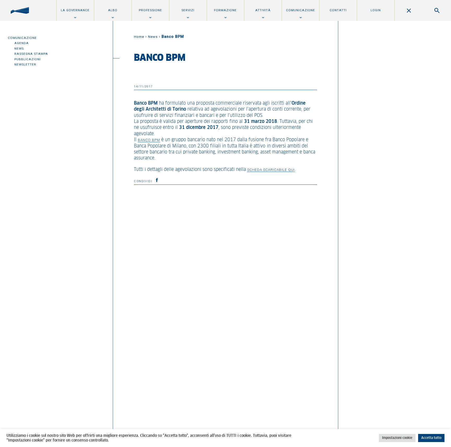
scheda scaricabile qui (271, 170)
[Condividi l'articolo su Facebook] (157, 180)
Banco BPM (149, 140)
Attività (263, 10)
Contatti (338, 10)
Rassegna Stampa (31, 54)
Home (139, 37)
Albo (112, 10)
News (19, 48)
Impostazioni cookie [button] (397, 438)
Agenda (21, 43)
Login (376, 10)
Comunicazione (300, 10)
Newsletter (25, 64)
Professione (150, 10)
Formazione (225, 10)
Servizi (187, 10)
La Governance (75, 10)
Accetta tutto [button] (431, 438)
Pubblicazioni (27, 59)
